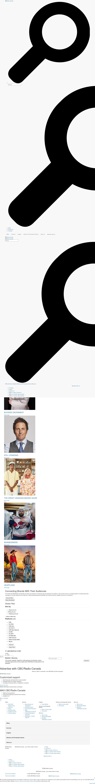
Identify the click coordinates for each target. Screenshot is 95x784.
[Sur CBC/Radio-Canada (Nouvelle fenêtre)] (75, 773)
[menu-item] (6, 384)
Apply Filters (12, 647)
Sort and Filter (9, 598)
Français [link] (10, 231)
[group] (47, 632)
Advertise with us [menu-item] (51, 234)
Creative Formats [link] (12, 711)
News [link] (9, 228)
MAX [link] (29, 710)
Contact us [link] (10, 229)
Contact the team (4, 685)
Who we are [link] (45, 715)
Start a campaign (4, 698)
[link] (10, 389)
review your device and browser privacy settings (25, 781)
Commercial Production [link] (30, 708)
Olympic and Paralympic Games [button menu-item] (31, 234)
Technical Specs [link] (12, 713)
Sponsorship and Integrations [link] (29, 704)
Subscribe (86, 660)
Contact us (48, 748)
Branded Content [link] (29, 707)
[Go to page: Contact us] (15, 392)
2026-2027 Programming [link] (11, 704)
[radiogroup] (47, 612)
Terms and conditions (10, 776)
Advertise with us (76, 386)
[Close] (0, 700)
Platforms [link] (10, 707)
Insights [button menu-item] (19, 234)
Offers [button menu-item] (7, 234)
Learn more (92, 783)
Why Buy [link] (47, 718)
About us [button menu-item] (43, 234)
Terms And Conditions (10, 773)
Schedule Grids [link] (11, 710)
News (46, 747)
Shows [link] (9, 708)
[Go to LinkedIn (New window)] (16, 394)
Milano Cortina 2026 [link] (46, 709)
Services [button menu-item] (13, 234)
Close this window (10, 600)
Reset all (11, 644)
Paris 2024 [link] (44, 711)
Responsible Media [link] (46, 716)
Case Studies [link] (45, 704)
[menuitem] (49, 228)
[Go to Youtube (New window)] (16, 395)
